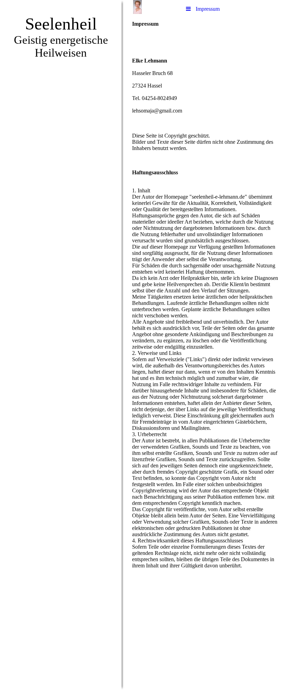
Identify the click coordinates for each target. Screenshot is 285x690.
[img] (61, 345)
